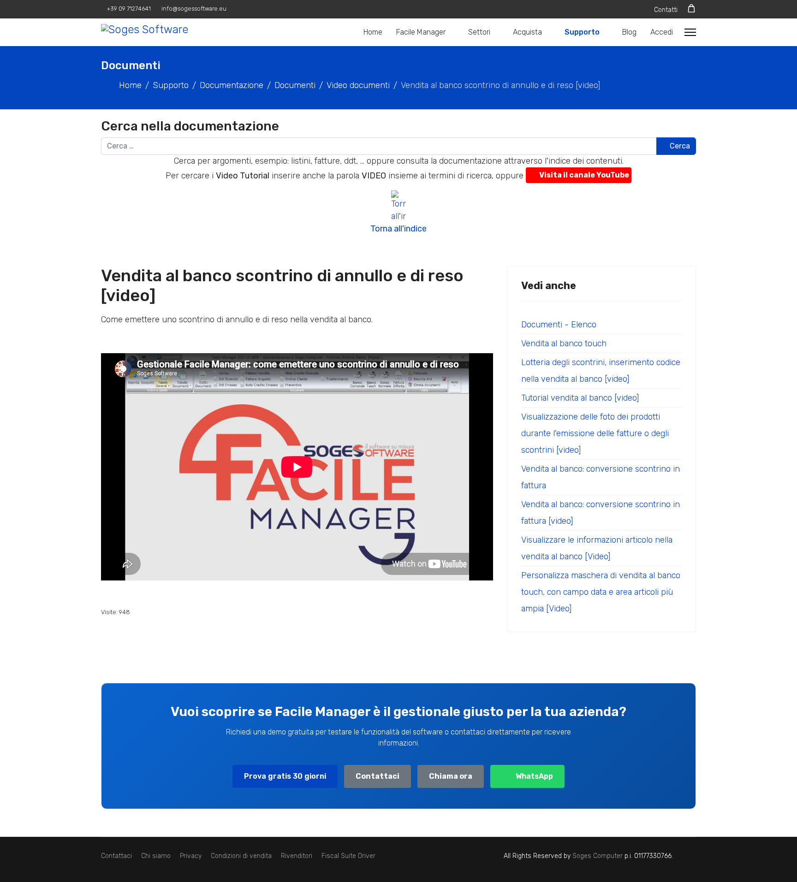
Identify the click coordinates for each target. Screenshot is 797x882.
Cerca (679, 146)
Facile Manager (421, 32)
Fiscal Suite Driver (348, 856)
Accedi (661, 32)
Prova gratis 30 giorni (285, 776)
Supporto (582, 32)
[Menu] (690, 32)
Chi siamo (156, 856)
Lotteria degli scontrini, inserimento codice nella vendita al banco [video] (600, 370)
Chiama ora (450, 776)
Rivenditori (296, 856)
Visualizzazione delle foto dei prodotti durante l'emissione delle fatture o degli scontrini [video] (595, 433)
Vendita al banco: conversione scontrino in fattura (600, 477)
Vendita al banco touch (564, 343)
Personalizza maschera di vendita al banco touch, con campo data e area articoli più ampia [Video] (600, 592)
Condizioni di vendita (241, 856)
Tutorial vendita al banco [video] (580, 398)
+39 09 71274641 (129, 8)
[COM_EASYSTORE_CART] (691, 8)
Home (372, 32)
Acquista (527, 32)
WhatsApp (534, 776)
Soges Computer (598, 856)
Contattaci (377, 776)
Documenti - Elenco (558, 325)
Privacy (191, 856)
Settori (479, 32)
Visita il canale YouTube (584, 175)
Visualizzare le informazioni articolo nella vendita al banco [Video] (596, 548)
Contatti (666, 10)
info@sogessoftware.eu (193, 8)
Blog (629, 32)
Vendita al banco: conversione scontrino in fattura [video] (600, 512)
